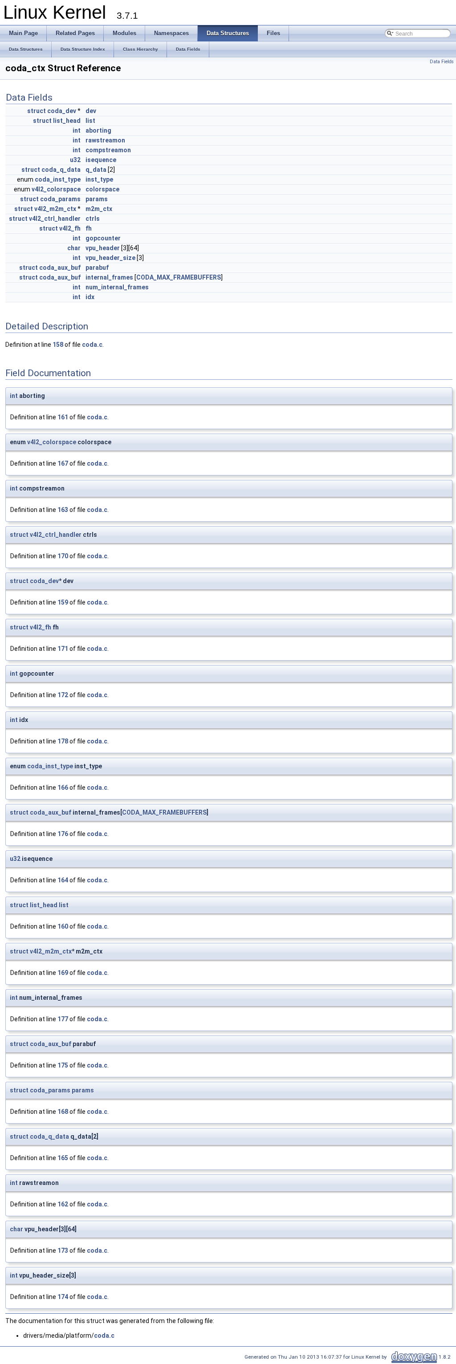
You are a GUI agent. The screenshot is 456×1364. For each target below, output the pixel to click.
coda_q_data (61, 169)
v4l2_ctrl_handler (55, 218)
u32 (75, 159)
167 (62, 463)
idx (90, 296)
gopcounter (103, 238)
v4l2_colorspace (56, 189)
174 (62, 1296)
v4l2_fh (70, 228)
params (97, 199)
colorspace (102, 189)
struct (36, 110)
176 (62, 833)
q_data (96, 169)
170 (62, 556)
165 (62, 1157)
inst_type (99, 179)
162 (62, 1204)
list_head (67, 120)
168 (62, 1111)
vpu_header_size (110, 257)
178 (62, 741)
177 (62, 1019)
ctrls (93, 218)
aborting (98, 130)
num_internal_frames (117, 287)
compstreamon (108, 150)
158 (58, 344)
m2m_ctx (99, 208)
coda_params (60, 199)
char (74, 248)
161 (62, 417)
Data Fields (442, 62)
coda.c (92, 344)
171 (62, 648)
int (77, 130)
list (90, 120)
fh (89, 228)
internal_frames (109, 277)
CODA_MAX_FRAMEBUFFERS (178, 277)
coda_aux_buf (60, 267)
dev (91, 110)
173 (62, 1250)
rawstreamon (105, 140)
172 (62, 694)
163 (62, 509)
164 (62, 880)
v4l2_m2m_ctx (55, 208)
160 (62, 926)
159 (62, 602)
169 (62, 972)
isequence (101, 159)
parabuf (97, 267)
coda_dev (61, 110)
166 (62, 787)
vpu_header (103, 248)
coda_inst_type (58, 179)
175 (62, 1065)
